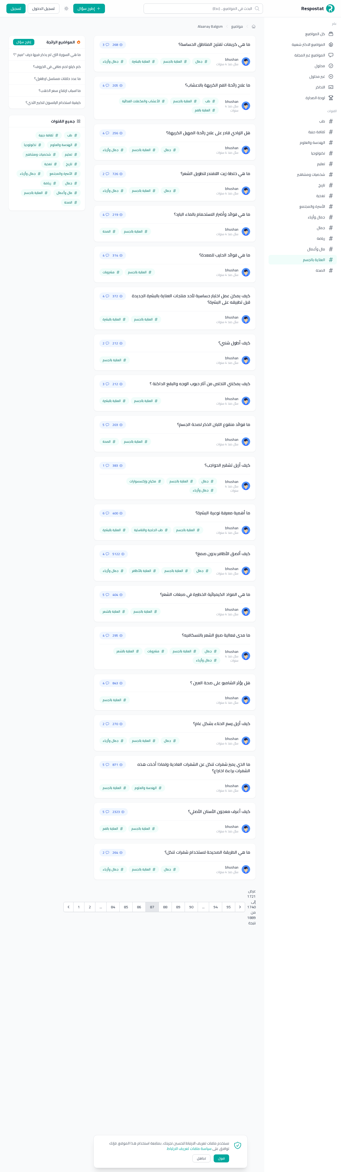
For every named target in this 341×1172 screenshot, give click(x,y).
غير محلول (317, 76)
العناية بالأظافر (141, 571)
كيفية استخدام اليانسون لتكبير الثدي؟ (53, 102)
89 (178, 907)
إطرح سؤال (86, 8)
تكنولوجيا (318, 153)
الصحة (320, 270)
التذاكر (320, 87)
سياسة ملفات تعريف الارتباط (189, 1148)
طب (322, 121)
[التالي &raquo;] (240, 907)
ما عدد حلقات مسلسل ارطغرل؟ (57, 78)
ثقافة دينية (316, 131)
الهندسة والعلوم (312, 142)
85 (126, 907)
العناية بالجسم (314, 259)
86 (139, 907)
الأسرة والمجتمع (312, 206)
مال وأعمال (316, 249)
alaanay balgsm (210, 26)
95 (228, 907)
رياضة (321, 238)
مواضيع (237, 26)
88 (165, 907)
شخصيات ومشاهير (311, 174)
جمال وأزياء (316, 217)
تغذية (320, 195)
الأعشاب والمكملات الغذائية (141, 101)
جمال (321, 227)
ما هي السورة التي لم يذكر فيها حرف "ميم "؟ (47, 54)
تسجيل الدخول (43, 8)
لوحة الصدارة (315, 97)
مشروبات (109, 272)
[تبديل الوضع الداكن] (66, 8)
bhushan (231, 59)
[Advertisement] (47, 297)
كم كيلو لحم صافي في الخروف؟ (57, 66)
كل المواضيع (315, 33)
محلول (320, 65)
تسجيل (16, 8)
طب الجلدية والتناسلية (148, 530)
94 (215, 907)
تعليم (321, 163)
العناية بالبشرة (141, 61)
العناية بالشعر (111, 611)
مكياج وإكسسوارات (142, 481)
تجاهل (201, 1158)
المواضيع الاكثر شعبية (308, 44)
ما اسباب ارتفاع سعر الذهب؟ (60, 90)
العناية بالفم (202, 110)
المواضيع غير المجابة (309, 55)
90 (191, 907)
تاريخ (321, 185)
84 (113, 907)
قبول (221, 1158)
